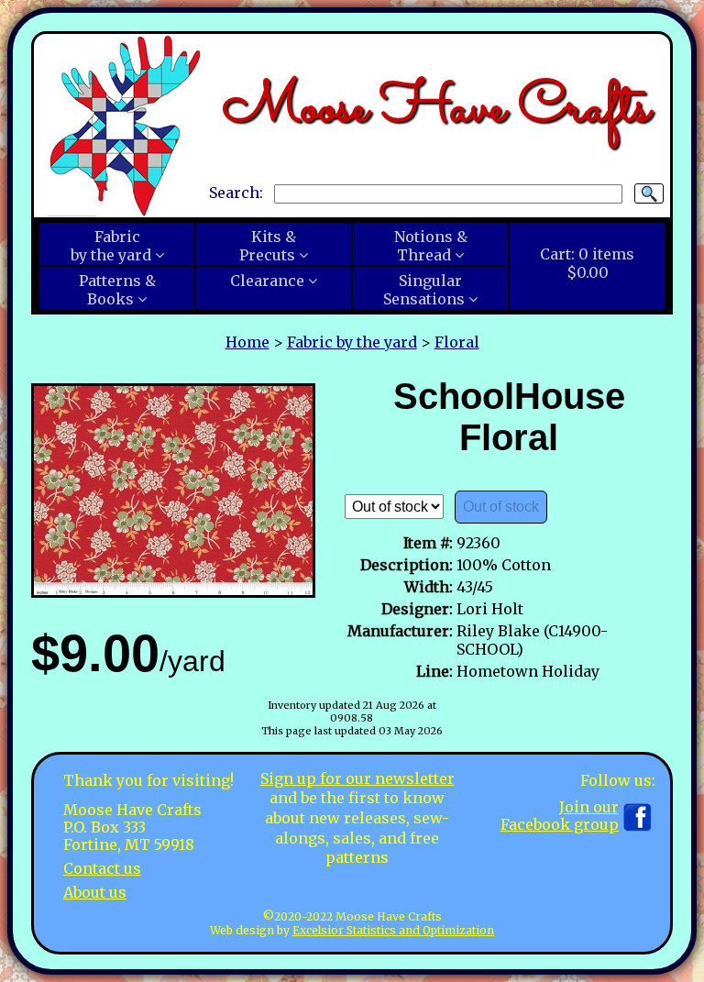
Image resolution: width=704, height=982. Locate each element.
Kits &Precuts (267, 245)
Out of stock (501, 506)
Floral (456, 342)
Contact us (102, 868)
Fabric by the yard (352, 342)
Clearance (267, 280)
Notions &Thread (431, 245)
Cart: (587, 263)
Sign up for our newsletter (357, 778)
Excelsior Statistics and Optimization (393, 930)
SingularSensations (424, 289)
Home (248, 342)
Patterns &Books (117, 289)
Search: (236, 192)
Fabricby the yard (111, 245)
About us (94, 892)
